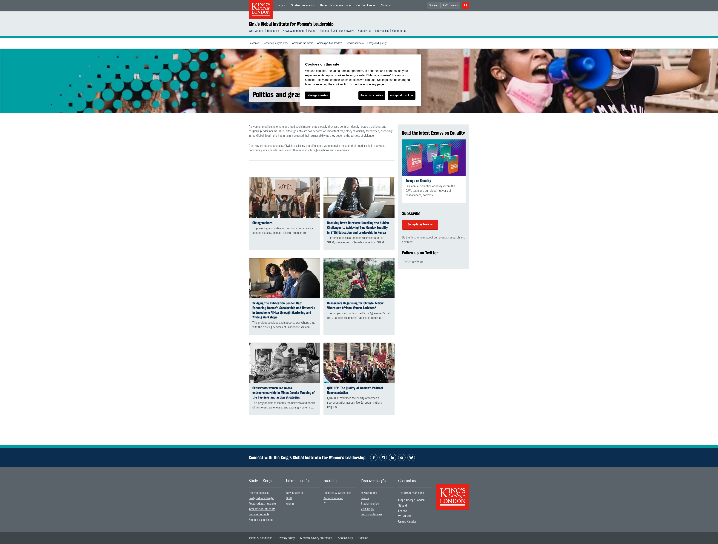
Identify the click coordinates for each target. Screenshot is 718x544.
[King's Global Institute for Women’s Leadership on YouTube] (402, 457)
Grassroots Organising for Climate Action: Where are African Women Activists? (355, 305)
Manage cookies (318, 95)
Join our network (343, 30)
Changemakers (262, 223)
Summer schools (259, 514)
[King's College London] (452, 493)
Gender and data (355, 43)
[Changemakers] (284, 197)
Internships (382, 30)
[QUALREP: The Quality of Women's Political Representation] (359, 363)
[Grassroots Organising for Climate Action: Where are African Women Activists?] (359, 278)
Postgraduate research (263, 503)
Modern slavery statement (316, 538)
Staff (444, 5)
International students (262, 509)
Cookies (363, 538)
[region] (360, 80)
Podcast (325, 30)
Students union (370, 503)
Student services (301, 5)
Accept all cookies (401, 95)
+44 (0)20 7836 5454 (411, 492)
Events (312, 30)
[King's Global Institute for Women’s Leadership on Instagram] (383, 457)
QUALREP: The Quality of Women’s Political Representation (355, 390)
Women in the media (302, 43)
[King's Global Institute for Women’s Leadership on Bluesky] (411, 457)
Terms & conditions (260, 538)
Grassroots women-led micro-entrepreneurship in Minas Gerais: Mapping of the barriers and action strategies (283, 393)
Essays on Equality (376, 43)
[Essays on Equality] (434, 157)
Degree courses (259, 492)
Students (434, 5)
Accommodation (333, 498)
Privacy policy (286, 538)
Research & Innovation (334, 5)
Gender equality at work (275, 43)
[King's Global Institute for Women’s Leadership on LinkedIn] (392, 457)
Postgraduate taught (261, 498)
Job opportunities (371, 514)
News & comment (294, 30)
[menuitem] (280, 5)
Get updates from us (420, 224)
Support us (364, 30)
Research (273, 30)
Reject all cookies (371, 95)
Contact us (399, 30)
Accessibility (345, 538)
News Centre (369, 492)
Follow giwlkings (413, 261)
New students (294, 492)
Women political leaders (329, 43)
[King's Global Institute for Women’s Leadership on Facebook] (374, 457)
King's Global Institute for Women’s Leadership (291, 24)
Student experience (261, 519)
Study (279, 5)
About (384, 5)
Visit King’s (367, 509)
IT (324, 503)
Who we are (256, 30)
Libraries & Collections (337, 492)
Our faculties (364, 5)
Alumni (454, 5)
